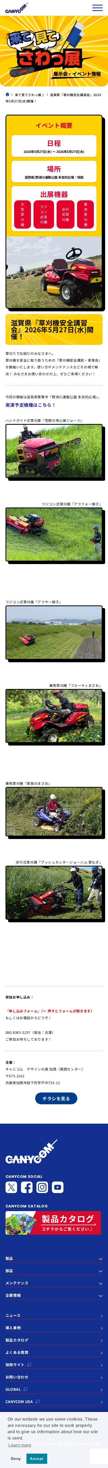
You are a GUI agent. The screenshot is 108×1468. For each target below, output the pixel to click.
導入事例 (13, 1327)
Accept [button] (37, 1458)
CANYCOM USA (19, 1401)
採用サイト (15, 1364)
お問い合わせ (17, 1376)
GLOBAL (13, 1389)
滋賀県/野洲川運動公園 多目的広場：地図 (54, 177)
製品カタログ (17, 1340)
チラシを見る (56, 1098)
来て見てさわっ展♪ (30, 94)
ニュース (13, 1315)
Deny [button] (16, 1458)
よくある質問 (17, 1352)
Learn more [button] (19, 1445)
